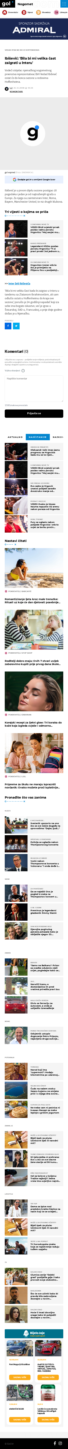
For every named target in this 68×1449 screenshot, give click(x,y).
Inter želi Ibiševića (19, 283)
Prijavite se (34, 413)
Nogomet (25, 4)
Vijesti (30, 12)
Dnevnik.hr (13, 12)
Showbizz (46, 12)
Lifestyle (63, 12)
